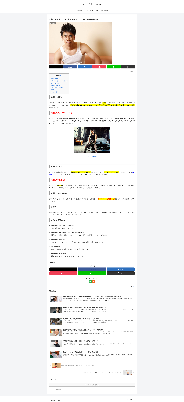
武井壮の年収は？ (55, 83)
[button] (128, 66)
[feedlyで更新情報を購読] (90, 281)
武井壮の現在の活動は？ (57, 87)
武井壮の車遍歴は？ (56, 85)
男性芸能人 (53, 262)
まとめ (52, 90)
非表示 (60, 75)
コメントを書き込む (92, 385)
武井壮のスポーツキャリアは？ (59, 81)
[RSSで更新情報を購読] (93, 281)
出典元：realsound (92, 156)
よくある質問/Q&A (55, 92)
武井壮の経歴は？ (55, 78)
